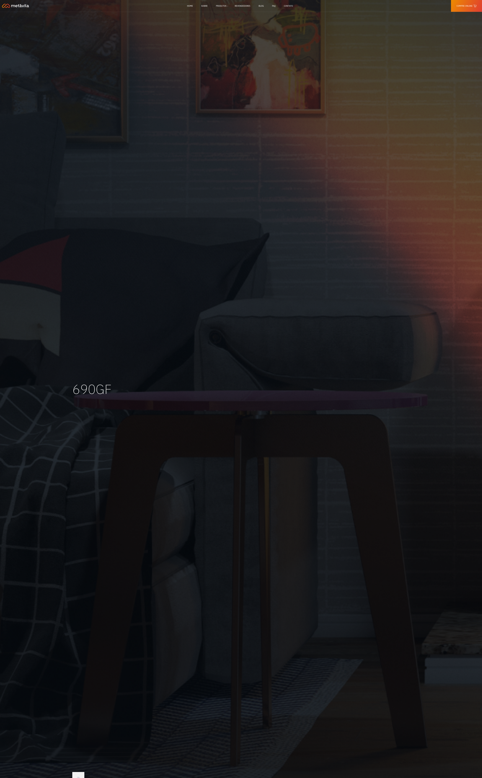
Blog (261, 6)
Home (190, 6)
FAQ (274, 6)
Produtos (221, 6)
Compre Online (465, 6)
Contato (288, 6)
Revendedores (242, 6)
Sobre (204, 6)
